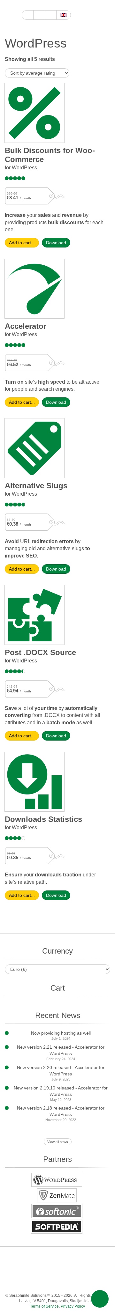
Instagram (55, 5)
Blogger (37, 1269)
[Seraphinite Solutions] (11, 11)
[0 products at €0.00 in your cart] (95, 12)
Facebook (40, 5)
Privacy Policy (73, 1306)
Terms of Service (44, 1306)
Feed (101, 1269)
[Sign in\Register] (106, 12)
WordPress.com (24, 1269)
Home (28, 15)
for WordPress (21, 167)
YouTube (33, 5)
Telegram (50, 1269)
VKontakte (63, 1269)
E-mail (56, 1282)
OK (88, 1269)
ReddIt (62, 5)
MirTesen (75, 1269)
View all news (57, 1142)
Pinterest (101, 1257)
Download (56, 242)
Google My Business (25, 5)
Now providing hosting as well (61, 1033)
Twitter (47, 5)
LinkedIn (88, 1257)
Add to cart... (22, 242)
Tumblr (12, 1269)
